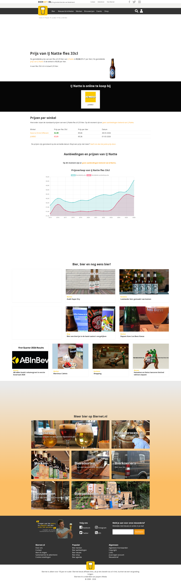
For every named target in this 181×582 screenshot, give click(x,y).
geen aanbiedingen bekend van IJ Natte (118, 122)
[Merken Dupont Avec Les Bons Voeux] (144, 319)
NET (45, 1)
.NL (50, 1)
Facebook (86, 528)
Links (111, 552)
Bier (53, 11)
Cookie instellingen (43, 557)
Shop (106, 11)
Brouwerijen (89, 11)
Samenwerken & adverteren (46, 555)
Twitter (85, 533)
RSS (99, 533)
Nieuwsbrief (113, 557)
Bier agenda (77, 557)
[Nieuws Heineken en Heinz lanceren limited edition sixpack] (151, 356)
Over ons (39, 548)
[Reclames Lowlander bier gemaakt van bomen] (144, 281)
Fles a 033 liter (62, 18)
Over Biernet (110, 2)
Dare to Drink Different (39, 133)
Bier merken (77, 548)
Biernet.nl (78, 576)
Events (99, 11)
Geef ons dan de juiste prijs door (103, 144)
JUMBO (33, 136)
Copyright (113, 550)
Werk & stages (41, 552)
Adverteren (101, 2)
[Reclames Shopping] (111, 356)
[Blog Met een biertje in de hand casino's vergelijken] (90, 319)
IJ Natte (71, 59)
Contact (92, 2)
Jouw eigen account (116, 555)
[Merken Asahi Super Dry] (90, 281)
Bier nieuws (76, 552)
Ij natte (54, 18)
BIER (40, 1)
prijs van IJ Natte (36, 61)
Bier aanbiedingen (79, 550)
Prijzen (47, 18)
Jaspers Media (101, 576)
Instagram (102, 528)
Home (41, 18)
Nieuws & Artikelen (66, 11)
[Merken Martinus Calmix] (70, 356)
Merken (79, 11)
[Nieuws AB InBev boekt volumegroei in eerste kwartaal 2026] (30, 356)
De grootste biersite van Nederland (63, 2)
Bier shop (76, 555)
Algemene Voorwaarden (118, 548)
